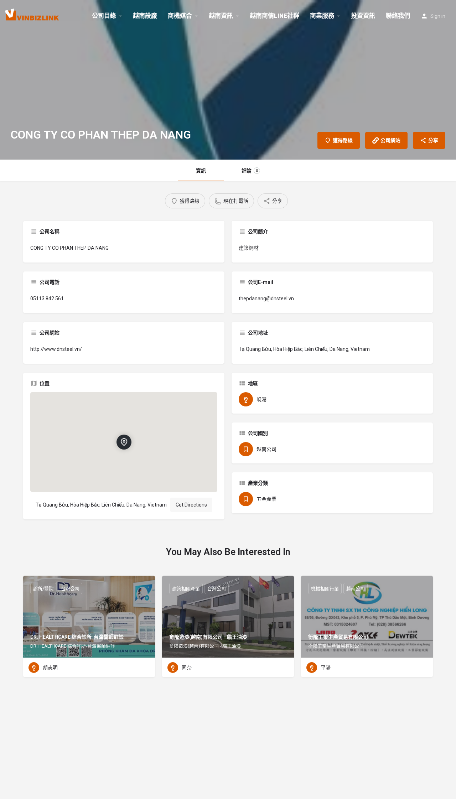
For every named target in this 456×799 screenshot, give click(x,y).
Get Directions (191, 505)
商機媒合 (180, 15)
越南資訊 (221, 15)
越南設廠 (145, 15)
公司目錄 (104, 15)
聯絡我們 (398, 15)
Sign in (437, 16)
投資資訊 (363, 15)
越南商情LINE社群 (274, 15)
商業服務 (322, 15)
